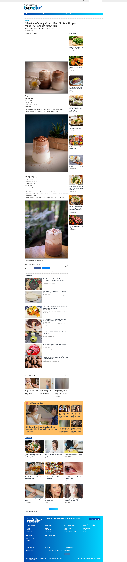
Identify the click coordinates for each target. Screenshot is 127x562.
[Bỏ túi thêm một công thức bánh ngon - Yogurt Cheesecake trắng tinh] (33, 297)
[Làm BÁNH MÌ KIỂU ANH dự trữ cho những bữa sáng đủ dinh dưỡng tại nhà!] (33, 312)
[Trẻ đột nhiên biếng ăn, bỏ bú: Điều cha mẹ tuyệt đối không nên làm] (32, 383)
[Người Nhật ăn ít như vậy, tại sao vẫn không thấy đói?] (54, 468)
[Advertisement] (46, 48)
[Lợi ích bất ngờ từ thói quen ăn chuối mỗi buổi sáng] (76, 120)
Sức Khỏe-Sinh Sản (67, 13)
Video (87, 13)
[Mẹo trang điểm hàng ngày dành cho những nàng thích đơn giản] (73, 491)
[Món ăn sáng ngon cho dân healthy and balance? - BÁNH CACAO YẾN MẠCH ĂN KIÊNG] (33, 325)
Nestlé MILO (41, 271)
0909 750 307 (67, 550)
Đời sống (28, 529)
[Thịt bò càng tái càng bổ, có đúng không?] (76, 220)
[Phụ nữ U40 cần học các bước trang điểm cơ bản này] (54, 491)
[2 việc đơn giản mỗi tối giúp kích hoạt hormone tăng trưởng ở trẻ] (47, 383)
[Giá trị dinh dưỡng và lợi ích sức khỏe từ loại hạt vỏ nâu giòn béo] (76, 180)
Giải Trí (46, 528)
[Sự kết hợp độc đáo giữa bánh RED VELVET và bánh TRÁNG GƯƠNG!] (33, 350)
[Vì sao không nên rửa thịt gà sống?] (73, 446)
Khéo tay (26, 20)
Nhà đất (28, 528)
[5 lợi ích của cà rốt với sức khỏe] (76, 61)
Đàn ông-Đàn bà (86, 528)
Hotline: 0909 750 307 (43, 1)
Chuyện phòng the (68, 528)
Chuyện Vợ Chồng (54, 13)
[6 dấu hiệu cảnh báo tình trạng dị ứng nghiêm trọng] (34, 491)
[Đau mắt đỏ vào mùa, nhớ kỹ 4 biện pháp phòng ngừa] (73, 468)
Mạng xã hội (29, 531)
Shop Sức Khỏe (96, 13)
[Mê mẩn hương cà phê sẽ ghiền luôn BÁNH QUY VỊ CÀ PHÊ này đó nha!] (33, 362)
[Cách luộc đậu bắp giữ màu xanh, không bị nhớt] (76, 41)
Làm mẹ (85, 531)
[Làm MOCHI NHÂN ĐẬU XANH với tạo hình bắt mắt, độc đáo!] (33, 337)
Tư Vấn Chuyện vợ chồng (70, 531)
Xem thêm (53, 509)
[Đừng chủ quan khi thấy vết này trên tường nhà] (54, 446)
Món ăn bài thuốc (30, 538)
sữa (46, 271)
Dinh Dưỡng (78, 13)
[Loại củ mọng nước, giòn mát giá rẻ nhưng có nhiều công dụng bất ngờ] (76, 100)
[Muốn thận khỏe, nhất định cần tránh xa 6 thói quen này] (34, 468)
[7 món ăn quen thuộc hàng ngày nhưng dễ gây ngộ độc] (34, 446)
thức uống (51, 271)
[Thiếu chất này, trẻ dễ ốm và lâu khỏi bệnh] (76, 140)
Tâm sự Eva (66, 529)
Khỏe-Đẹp (44, 13)
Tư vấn (84, 529)
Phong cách (48, 531)
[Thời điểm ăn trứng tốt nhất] (76, 160)
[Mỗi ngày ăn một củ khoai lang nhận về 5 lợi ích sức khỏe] (76, 80)
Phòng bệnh (48, 529)
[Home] (26, 14)
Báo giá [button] (67, 554)
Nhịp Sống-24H (34, 13)
